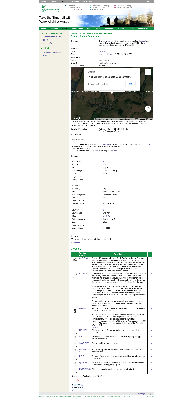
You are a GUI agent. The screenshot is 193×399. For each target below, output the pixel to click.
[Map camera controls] (148, 109)
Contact (98, 28)
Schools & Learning (124, 6)
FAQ (88, 28)
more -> (95, 327)
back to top (75, 243)
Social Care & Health (124, 7)
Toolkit (131, 28)
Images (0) (47, 43)
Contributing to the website (52, 36)
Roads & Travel (97, 9)
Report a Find (77, 28)
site (104, 41)
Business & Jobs (73, 6)
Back (45, 56)
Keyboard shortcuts (101, 119)
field (115, 151)
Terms (149, 119)
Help (148, 1)
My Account (87, 1)
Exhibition (109, 28)
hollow (95, 151)
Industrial (111, 54)
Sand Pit (102, 51)
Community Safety (73, 7)
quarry (112, 41)
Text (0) (46, 40)
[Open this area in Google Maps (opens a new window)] (77, 118)
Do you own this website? (98, 84)
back (150, 258)
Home (43, 1)
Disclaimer (150, 396)
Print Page (141, 394)
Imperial (142, 41)
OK (130, 84)
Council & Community (75, 9)
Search (64, 1)
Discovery (53, 1)
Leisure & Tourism (98, 7)
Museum (121, 28)
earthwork (106, 144)
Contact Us (75, 1)
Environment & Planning (100, 6)
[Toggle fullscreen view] (148, 72)
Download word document (54, 52)
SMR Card (107, 216)
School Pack (143, 28)
